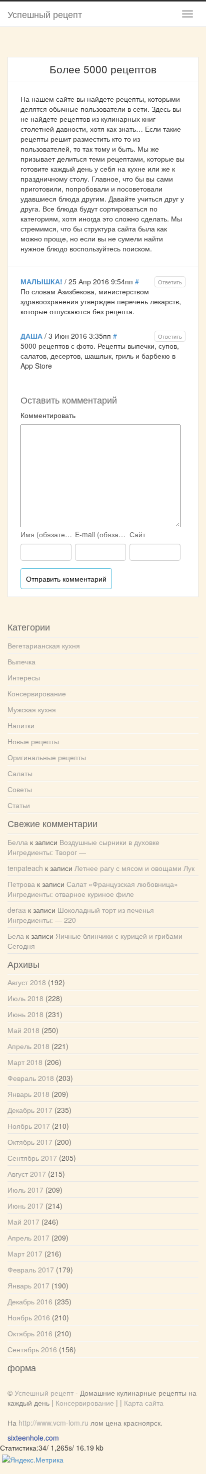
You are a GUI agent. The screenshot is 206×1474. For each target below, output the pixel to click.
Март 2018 (25, 1062)
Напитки (21, 725)
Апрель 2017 (29, 1238)
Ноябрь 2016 (29, 1317)
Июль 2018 (26, 998)
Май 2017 (24, 1222)
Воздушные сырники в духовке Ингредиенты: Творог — (84, 847)
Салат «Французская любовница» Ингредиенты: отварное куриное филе (93, 889)
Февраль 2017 (31, 1269)
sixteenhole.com (33, 1438)
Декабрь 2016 (30, 1301)
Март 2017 (25, 1254)
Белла (18, 842)
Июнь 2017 (26, 1206)
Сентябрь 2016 (32, 1349)
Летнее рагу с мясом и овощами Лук (134, 868)
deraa (17, 910)
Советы (20, 789)
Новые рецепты (33, 741)
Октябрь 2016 (30, 1333)
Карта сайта (144, 1403)
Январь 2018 (29, 1094)
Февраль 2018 (31, 1078)
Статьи (19, 805)
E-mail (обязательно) (101, 534)
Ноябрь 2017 (29, 1126)
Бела (16, 936)
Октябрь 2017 (30, 1142)
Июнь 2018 (26, 1014)
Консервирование (37, 693)
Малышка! (41, 281)
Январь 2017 (29, 1285)
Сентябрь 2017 (32, 1158)
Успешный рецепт (45, 13)
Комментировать (48, 415)
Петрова (21, 884)
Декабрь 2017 (30, 1110)
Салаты (20, 773)
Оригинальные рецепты (47, 757)
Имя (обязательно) (47, 534)
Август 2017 (27, 1174)
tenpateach (25, 868)
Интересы (24, 677)
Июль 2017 (26, 1190)
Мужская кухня (32, 709)
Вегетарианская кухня (44, 645)
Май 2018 (24, 1030)
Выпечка (22, 661)
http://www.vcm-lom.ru (53, 1423)
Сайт (138, 534)
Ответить (170, 282)
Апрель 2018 (29, 1046)
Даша (31, 336)
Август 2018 (27, 982)
